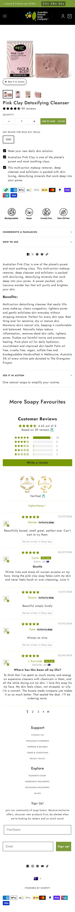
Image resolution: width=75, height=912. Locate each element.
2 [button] (33, 712)
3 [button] (38, 712)
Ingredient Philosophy (37, 781)
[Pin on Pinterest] (37, 254)
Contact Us (37, 735)
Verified (35, 496)
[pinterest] (37, 866)
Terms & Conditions (37, 752)
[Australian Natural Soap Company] (37, 16)
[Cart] (69, 16)
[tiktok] (47, 866)
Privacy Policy (37, 758)
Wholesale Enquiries (37, 741)
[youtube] (42, 866)
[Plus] (34, 121)
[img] (30, 517)
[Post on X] (32, 254)
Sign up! (63, 846)
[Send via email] (42, 254)
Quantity (8, 114)
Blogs (37, 793)
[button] (12, 109)
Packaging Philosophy (37, 787)
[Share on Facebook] (28, 254)
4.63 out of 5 (47, 426)
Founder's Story (37, 775)
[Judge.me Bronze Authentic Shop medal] (27, 483)
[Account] (62, 15)
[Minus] (9, 121)
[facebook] (28, 866)
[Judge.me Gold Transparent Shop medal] (45, 483)
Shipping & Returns (38, 746)
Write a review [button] (37, 463)
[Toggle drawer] (5, 16)
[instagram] (33, 866)
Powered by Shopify (37, 888)
